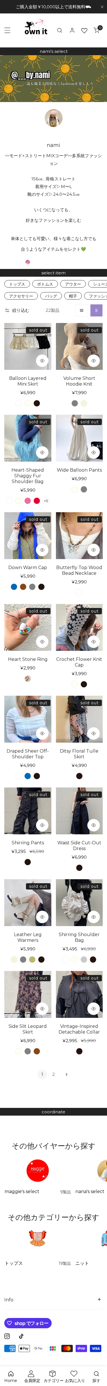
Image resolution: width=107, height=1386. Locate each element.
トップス (17, 284)
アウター (73, 284)
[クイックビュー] (42, 360)
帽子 (73, 296)
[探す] (59, 30)
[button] (96, 30)
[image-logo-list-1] (27, 262)
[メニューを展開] (7, 30)
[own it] (36, 30)
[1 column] (81, 310)
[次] (65, 1074)
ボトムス (45, 284)
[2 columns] (96, 310)
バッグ (51, 296)
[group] (53, 78)
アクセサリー (21, 296)
